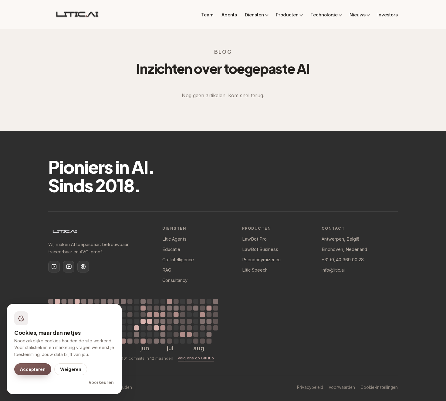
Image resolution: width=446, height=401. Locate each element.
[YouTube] (68, 266)
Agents (229, 15)
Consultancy (175, 280)
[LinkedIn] (54, 266)
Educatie (171, 249)
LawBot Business (260, 249)
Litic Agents (174, 239)
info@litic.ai (333, 269)
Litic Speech (255, 269)
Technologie (324, 15)
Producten (287, 15)
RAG (166, 269)
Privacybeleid (310, 387)
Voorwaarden (342, 387)
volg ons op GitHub (196, 357)
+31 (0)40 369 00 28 (343, 259)
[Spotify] (83, 266)
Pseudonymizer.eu (261, 259)
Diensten (254, 15)
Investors (387, 15)
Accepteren (33, 369)
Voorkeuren (101, 382)
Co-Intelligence (178, 259)
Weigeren (70, 369)
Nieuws (358, 15)
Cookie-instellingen (379, 387)
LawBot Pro (254, 239)
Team (207, 15)
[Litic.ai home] (77, 14)
